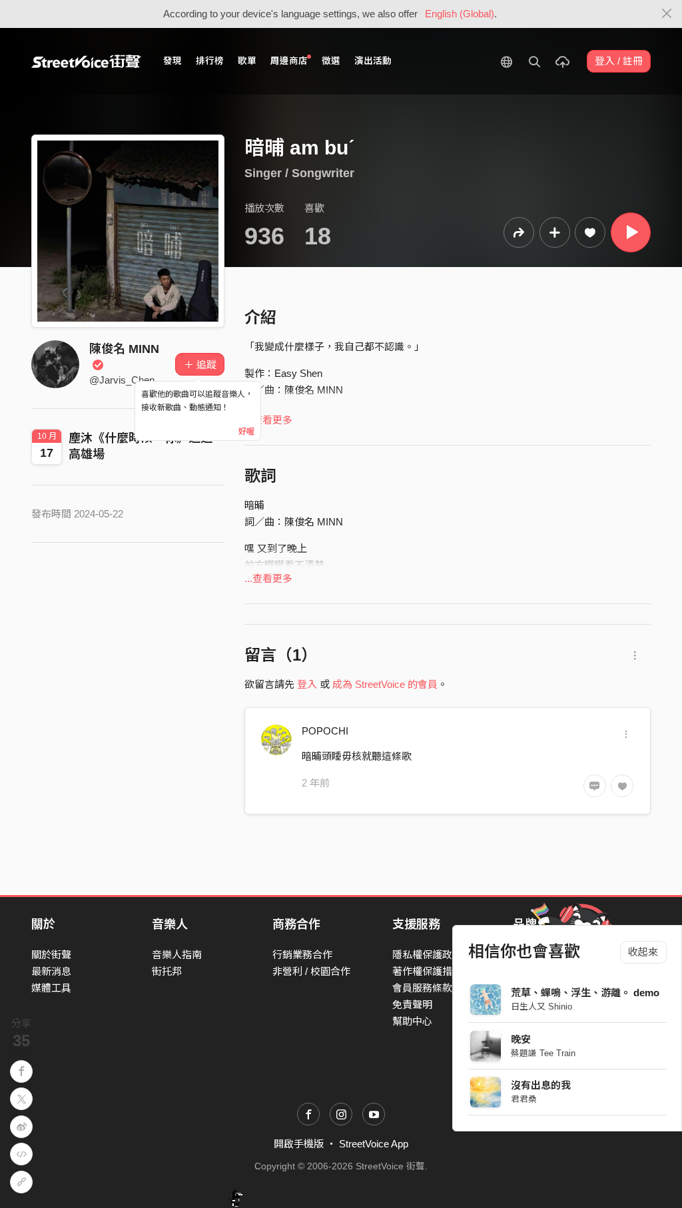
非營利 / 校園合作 (311, 971)
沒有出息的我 (541, 1085)
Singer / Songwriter (299, 173)
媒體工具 (51, 988)
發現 (172, 61)
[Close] (667, 14)
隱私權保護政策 (427, 954)
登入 (307, 684)
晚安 (521, 1039)
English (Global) (459, 13)
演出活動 (373, 61)
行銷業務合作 (302, 954)
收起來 (643, 952)
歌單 (247, 61)
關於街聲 (51, 954)
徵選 (331, 61)
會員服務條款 (422, 988)
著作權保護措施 (427, 971)
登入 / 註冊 (619, 61)
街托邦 (167, 971)
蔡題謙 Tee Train (543, 1053)
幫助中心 (412, 1021)
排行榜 (210, 61)
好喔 (246, 431)
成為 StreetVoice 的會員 (385, 684)
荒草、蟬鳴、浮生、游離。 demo (585, 992)
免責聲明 (412, 1004)
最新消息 (51, 971)
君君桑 (524, 1099)
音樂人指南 (177, 954)
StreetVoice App (373, 1143)
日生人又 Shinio (541, 1007)
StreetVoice (86, 61)
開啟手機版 (299, 1143)
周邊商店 (289, 61)
